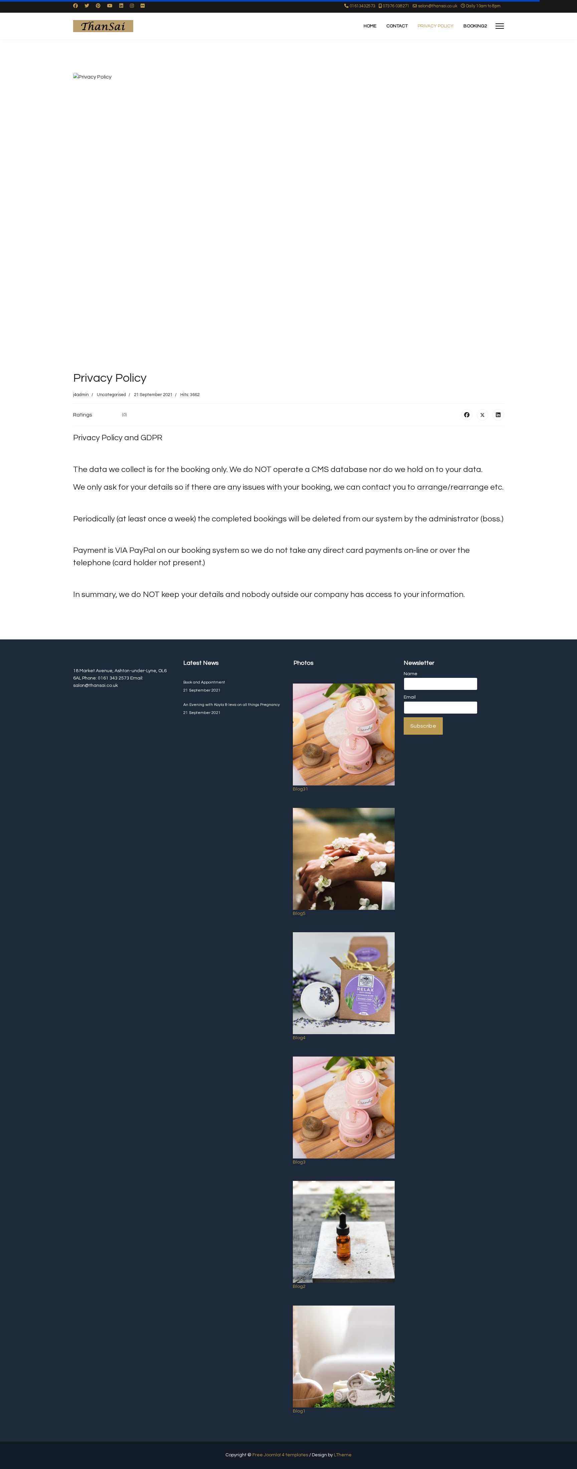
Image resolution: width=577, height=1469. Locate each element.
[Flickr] (143, 6)
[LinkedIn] (498, 414)
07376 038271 (396, 6)
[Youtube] (110, 6)
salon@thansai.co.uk (437, 6)
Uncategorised (111, 394)
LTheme (343, 1455)
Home (370, 26)
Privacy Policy (435, 26)
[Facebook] (75, 6)
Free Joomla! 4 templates (280, 1455)
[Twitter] (86, 6)
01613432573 (362, 6)
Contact (397, 26)
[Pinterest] (98, 6)
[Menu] (500, 26)
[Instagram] (132, 6)
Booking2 (475, 26)
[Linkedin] (121, 6)
